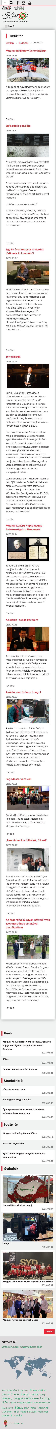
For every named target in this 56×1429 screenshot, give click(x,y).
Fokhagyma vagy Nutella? (17, 1099)
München (6, 1411)
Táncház (42, 1407)
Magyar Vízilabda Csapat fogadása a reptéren (28, 1281)
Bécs (18, 1407)
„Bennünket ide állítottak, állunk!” (26, 840)
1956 (4, 1402)
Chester (15, 1394)
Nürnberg (6, 1398)
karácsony (38, 1394)
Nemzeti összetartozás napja (18, 1205)
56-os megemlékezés (25, 1411)
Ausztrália (6, 1390)
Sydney (24, 1390)
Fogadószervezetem (18, 778)
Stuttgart (18, 1398)
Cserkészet (7, 1407)
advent (5, 1415)
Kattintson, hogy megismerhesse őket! (21, 1346)
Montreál (43, 1411)
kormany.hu (16, 1422)
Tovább (49, 1331)
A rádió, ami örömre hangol (23, 692)
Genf (16, 1390)
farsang (45, 1398)
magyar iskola (25, 1402)
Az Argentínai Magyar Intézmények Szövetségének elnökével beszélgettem (28, 923)
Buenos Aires (38, 1390)
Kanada (16, 1415)
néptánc (30, 1407)
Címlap (10, 42)
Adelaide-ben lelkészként (22, 619)
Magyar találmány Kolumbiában (26, 50)
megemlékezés (42, 1402)
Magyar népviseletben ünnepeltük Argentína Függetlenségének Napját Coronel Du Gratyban (27, 1045)
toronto (25, 1394)
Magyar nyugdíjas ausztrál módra (20, 1320)
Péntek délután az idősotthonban (20, 1069)
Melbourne (31, 1398)
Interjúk (7, 1243)
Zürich (12, 1402)
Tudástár (23, 42)
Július (6, 1059)
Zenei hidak (13, 356)
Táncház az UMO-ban (14, 1089)
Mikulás (5, 1394)
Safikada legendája (18, 125)
